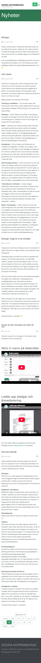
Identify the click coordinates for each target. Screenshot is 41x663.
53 (34, 618)
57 (19, 622)
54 (4, 622)
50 (18, 618)
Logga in (35, 4)
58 (25, 622)
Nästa (5, 626)
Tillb (12, 618)
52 (29, 618)
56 (14, 622)
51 (24, 618)
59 (30, 622)
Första (5, 618)
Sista (13, 626)
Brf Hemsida (5, 652)
